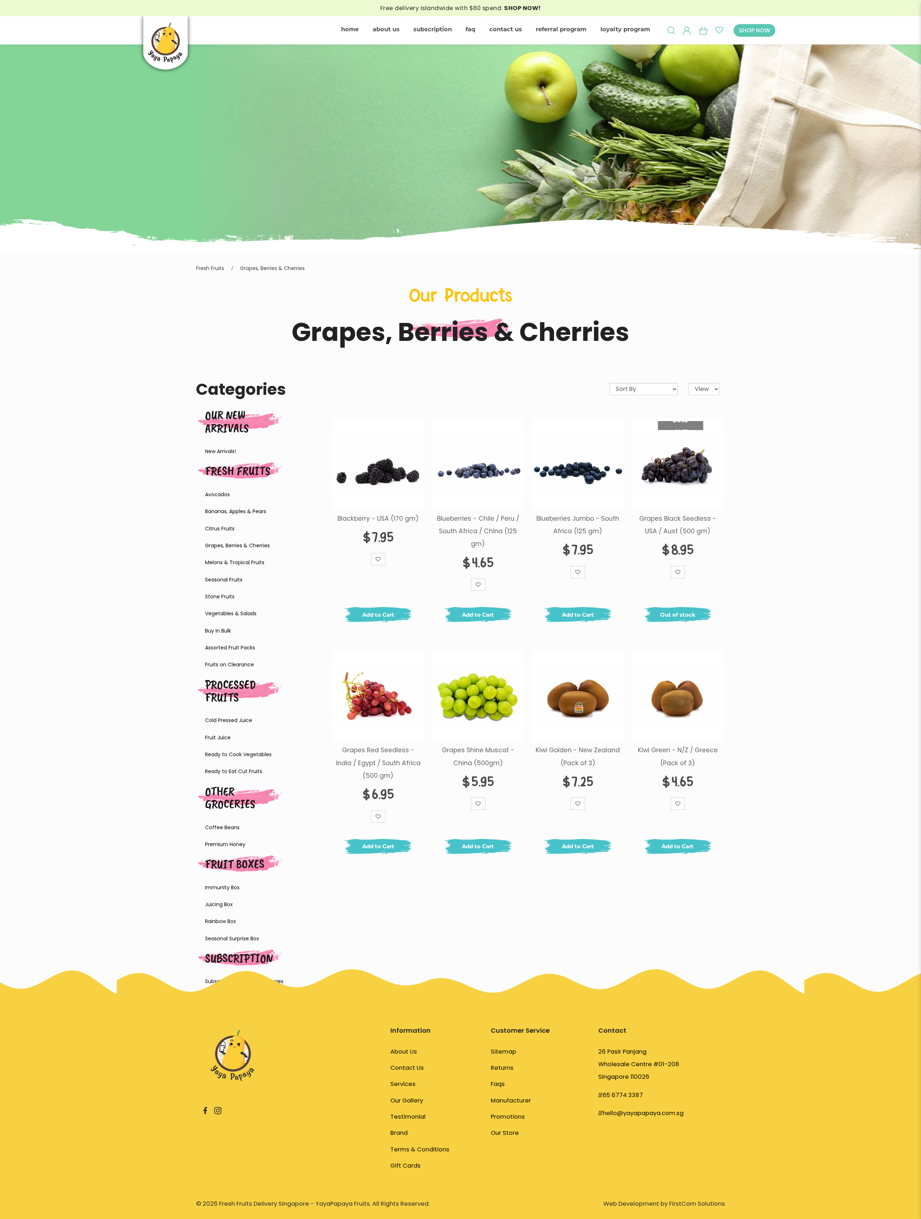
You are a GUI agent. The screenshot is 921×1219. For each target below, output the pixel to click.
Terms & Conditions (419, 1149)
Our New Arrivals (227, 421)
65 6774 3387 (623, 1095)
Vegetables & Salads (231, 613)
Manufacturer (511, 1100)
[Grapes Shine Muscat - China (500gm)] (477, 695)
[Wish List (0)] (719, 30)
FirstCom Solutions (697, 1204)
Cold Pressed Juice (228, 720)
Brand (399, 1133)
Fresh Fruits (210, 268)
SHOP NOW (754, 30)
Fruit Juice (218, 737)
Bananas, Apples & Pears (235, 511)
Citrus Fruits (220, 528)
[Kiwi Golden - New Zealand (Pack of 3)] (577, 695)
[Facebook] (205, 1110)
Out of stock (677, 614)
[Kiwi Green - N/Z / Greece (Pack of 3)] (677, 695)
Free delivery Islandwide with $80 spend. (460, 8)
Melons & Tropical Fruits (234, 562)
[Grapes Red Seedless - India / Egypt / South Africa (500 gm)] (378, 695)
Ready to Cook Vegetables (238, 754)
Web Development (631, 1204)
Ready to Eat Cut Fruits (233, 771)
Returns (502, 1068)
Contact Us (407, 1068)
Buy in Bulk (218, 630)
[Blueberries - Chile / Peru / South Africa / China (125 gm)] (477, 463)
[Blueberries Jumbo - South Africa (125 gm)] (577, 463)
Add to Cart (378, 614)
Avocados (217, 494)
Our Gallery (406, 1100)
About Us (403, 1051)
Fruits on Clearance (229, 664)
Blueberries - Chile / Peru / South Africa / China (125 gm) (478, 531)
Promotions (508, 1117)
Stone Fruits (220, 596)
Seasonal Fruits (223, 579)
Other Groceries (230, 798)
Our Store (505, 1133)
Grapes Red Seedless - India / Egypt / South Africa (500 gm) (378, 763)
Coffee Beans (222, 827)
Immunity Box (222, 887)
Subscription (239, 958)
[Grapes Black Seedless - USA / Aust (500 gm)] (677, 463)
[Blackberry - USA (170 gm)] (378, 463)
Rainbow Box (220, 921)
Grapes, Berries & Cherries (272, 268)
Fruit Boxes (234, 864)
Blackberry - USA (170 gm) (378, 518)
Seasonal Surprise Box (232, 938)
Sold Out (680, 425)
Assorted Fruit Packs (230, 647)
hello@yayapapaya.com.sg (643, 1113)
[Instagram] (218, 1110)
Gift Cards (405, 1165)
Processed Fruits (230, 691)
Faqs (498, 1084)
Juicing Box (219, 904)
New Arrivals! (220, 451)
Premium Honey (225, 844)
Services (403, 1084)
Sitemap (503, 1051)
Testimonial (408, 1117)
